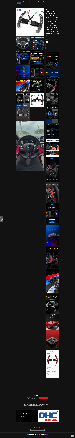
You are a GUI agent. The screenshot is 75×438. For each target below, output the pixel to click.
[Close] (47, 212)
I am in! (43, 220)
